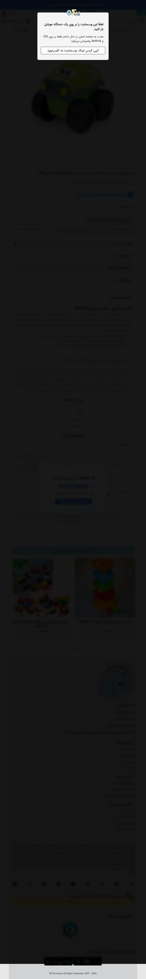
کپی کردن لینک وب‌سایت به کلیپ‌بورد (73, 50)
